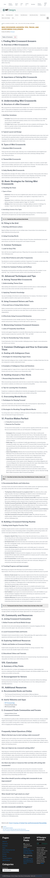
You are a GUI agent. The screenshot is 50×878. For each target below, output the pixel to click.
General (4, 826)
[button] (47, 18)
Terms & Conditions (11, 4)
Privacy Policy (16, 4)
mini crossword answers (8, 827)
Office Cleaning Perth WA (8, 850)
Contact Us (27, 4)
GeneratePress (38, 876)
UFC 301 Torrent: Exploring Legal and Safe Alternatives (14, 829)
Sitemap (4, 856)
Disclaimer (33, 4)
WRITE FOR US (45, 4)
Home (5, 4)
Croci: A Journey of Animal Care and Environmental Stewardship (28, 823)
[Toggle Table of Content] (14, 37)
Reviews (4, 854)
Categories (5, 868)
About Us (22, 4)
